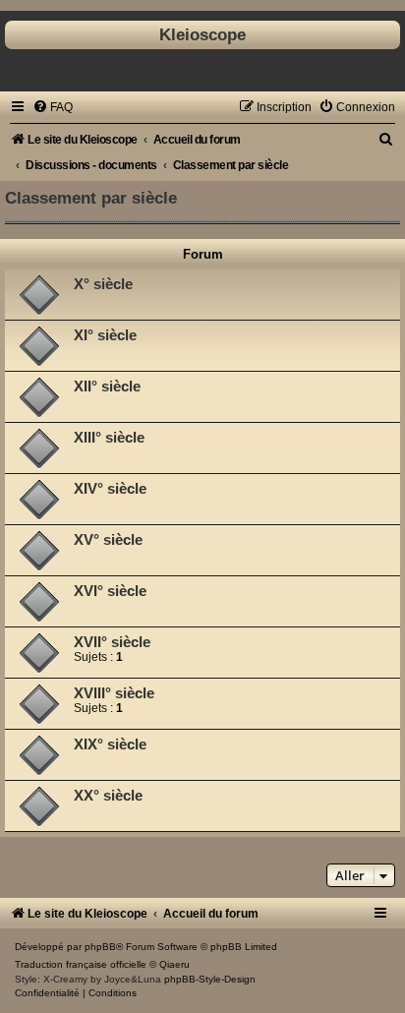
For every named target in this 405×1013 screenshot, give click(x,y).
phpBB (100, 946)
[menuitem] (52, 107)
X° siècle (103, 284)
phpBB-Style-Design (210, 979)
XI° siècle (105, 335)
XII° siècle (107, 386)
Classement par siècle (91, 198)
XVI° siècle (110, 591)
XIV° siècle (110, 489)
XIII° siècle (109, 438)
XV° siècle (108, 540)
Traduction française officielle (80, 964)
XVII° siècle (112, 642)
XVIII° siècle (114, 693)
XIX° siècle (110, 744)
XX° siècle (108, 796)
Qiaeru (174, 964)
